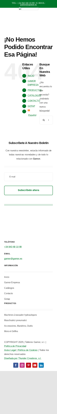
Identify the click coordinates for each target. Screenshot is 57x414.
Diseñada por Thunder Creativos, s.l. (22, 358)
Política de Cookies (27, 350)
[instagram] (22, 365)
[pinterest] (28, 365)
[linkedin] (41, 365)
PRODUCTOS (35, 90)
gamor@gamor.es (28, 4)
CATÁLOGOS (34, 95)
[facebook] (15, 365)
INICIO (31, 76)
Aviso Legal (10, 350)
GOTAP (31, 106)
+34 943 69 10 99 (25, 3)
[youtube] (34, 365)
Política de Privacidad (15, 346)
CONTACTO (34, 101)
